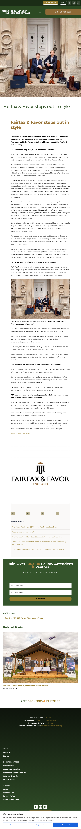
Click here (47, 718)
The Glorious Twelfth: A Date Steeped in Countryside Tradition (37, 537)
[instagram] (74, 3)
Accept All (66, 825)
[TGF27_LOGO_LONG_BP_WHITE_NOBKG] (16, 10)
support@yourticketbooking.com (47, 720)
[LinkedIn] (42, 513)
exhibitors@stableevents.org (51, 726)
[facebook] (69, 3)
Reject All (40, 825)
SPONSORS (35, 701)
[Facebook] (13, 513)
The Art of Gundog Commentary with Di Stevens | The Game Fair (38, 549)
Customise (14, 825)
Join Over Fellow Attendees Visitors (25, 618)
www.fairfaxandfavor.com (21, 433)
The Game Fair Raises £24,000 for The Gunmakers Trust (34, 527)
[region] (40, 820)
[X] (28, 513)
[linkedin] (78, 3)
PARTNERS (53, 701)
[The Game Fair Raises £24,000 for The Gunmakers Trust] (40, 657)
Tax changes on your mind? (23, 532)
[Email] (57, 513)
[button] (4, 661)
